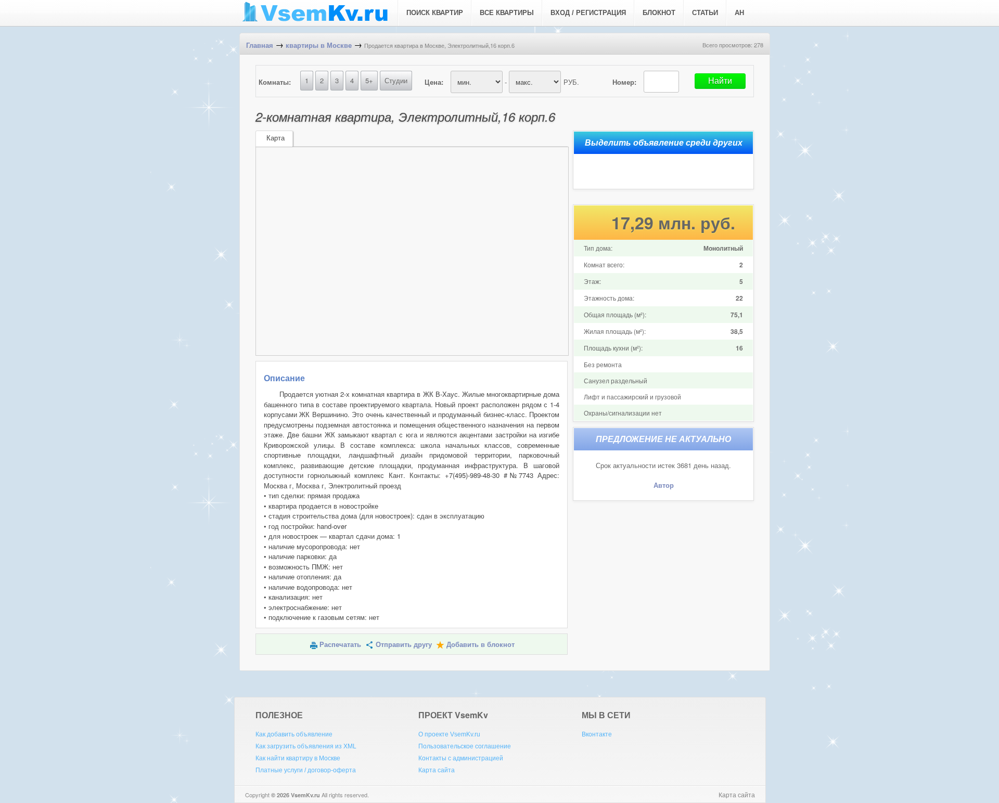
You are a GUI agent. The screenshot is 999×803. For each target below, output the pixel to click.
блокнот (659, 13)
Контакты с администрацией (460, 758)
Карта (275, 138)
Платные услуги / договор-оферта (305, 770)
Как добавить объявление (293, 734)
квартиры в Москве (319, 45)
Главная (259, 45)
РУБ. (571, 82)
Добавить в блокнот (480, 645)
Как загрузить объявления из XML (305, 746)
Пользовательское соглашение (464, 746)
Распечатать (340, 645)
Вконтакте (597, 734)
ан (739, 13)
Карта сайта (436, 770)
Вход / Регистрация (588, 13)
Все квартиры (507, 13)
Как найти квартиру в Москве (297, 758)
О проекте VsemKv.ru (449, 734)
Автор (664, 485)
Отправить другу (404, 645)
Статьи (705, 13)
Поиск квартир (434, 13)
